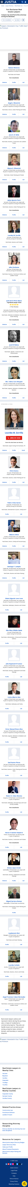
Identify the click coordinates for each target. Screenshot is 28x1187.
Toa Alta (4, 1085)
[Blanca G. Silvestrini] (14, 159)
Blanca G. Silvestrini (14, 168)
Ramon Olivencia (14, 68)
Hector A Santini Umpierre (14, 833)
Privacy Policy (14, 1181)
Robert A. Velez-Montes (14, 796)
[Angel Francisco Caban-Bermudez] (14, 988)
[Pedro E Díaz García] (14, 494)
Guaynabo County (7, 1094)
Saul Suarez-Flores (14, 762)
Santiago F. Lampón (14, 566)
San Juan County (7, 1096)
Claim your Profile (7, 1147)
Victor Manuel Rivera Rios (14, 729)
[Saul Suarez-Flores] (14, 754)
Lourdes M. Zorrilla (14, 235)
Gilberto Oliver (14, 535)
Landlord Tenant (7, 1115)
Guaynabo (5, 1080)
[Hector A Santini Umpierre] (14, 824)
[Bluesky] (17, 1164)
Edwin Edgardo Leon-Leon (14, 598)
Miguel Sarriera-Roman (14, 901)
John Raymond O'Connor (14, 664)
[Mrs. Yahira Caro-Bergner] (14, 373)
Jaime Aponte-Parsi (14, 200)
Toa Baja (4, 1082)
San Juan (4, 1073)
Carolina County (7, 1098)
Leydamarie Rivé (14, 933)
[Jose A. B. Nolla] (14, 126)
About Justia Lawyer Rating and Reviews (11, 1152)
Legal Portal (14, 1170)
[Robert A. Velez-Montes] (14, 787)
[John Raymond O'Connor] (14, 655)
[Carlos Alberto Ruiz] (14, 688)
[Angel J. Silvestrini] (14, 94)
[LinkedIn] (6, 1164)
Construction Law (7, 1110)
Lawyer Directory (9, 5)
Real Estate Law (18, 5)
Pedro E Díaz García (14, 503)
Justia (2, 5)
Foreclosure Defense (8, 1112)
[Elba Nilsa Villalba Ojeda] (14, 622)
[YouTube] (8, 1164)
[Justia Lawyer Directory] (21, 1164)
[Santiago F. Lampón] (14, 558)
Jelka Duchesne (14, 267)
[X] (19, 1164)
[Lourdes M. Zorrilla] (14, 227)
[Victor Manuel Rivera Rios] (14, 720)
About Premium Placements (10, 1149)
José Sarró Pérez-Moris (14, 301)
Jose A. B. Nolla (14, 135)
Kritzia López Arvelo (14, 868)
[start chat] (24, 1183)
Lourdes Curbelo (14, 965)
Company (14, 1173)
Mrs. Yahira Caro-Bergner (14, 382)
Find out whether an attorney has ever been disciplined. (13, 1129)
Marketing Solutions (14, 1184)
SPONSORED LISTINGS (7, 404)
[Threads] (15, 1164)
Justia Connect (14, 1167)
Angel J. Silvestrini (14, 103)
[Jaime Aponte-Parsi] (14, 191)
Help (14, 1176)
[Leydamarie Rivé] (14, 924)
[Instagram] (13, 1164)
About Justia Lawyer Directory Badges (13, 1142)
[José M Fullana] (14, 336)
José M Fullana (14, 345)
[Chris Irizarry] (14, 462)
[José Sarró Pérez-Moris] (14, 292)
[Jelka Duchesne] (14, 258)
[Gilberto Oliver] (14, 526)
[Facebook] (11, 1164)
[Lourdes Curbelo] (14, 956)
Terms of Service (14, 1178)
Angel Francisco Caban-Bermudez (14, 997)
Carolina (4, 1078)
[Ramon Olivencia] (14, 59)
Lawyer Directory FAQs (9, 1145)
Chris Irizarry (14, 471)
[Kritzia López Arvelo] (14, 859)
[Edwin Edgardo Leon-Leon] (14, 590)
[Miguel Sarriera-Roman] (14, 892)
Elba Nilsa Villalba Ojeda (14, 630)
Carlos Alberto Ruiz (14, 697)
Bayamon (5, 1076)
